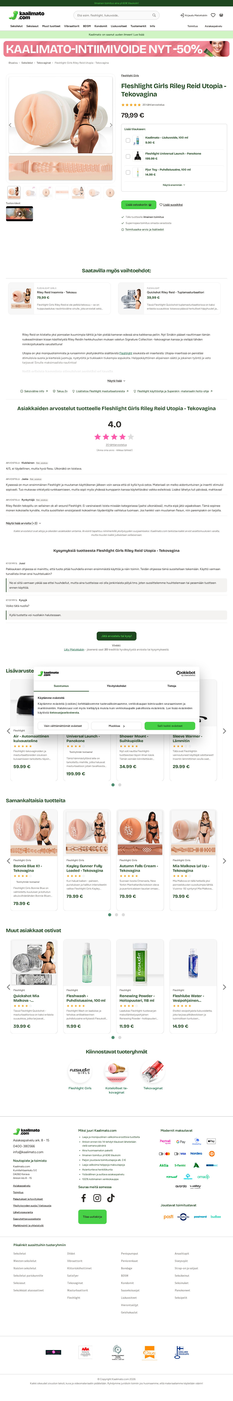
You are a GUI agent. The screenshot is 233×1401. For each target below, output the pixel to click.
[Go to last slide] (8, 731)
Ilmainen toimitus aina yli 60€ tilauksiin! (116, 3)
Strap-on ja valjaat (186, 1268)
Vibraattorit (71, 26)
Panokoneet (182, 1290)
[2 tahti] (127, 105)
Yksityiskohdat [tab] (116, 685)
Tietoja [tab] (171, 685)
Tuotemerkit (138, 26)
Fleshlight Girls (130, 75)
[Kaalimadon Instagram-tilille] (97, 1198)
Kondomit (100, 26)
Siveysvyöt (181, 1261)
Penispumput (129, 1253)
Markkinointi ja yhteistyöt (28, 1225)
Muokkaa (114, 726)
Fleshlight (125, 353)
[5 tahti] (139, 105)
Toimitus (193, 26)
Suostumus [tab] (61, 685)
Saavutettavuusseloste (27, 1218)
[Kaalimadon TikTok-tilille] (111, 1198)
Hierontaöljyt (129, 1305)
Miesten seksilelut (24, 1261)
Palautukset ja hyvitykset (28, 1199)
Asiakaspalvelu (213, 26)
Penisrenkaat (129, 1261)
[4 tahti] (135, 105)
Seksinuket (182, 1283)
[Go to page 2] (119, 784)
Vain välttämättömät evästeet (63, 726)
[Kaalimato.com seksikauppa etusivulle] (40, 15)
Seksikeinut (182, 1276)
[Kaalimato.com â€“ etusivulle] (26, 1131)
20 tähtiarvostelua (153, 104)
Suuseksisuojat (130, 1290)
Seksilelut (16, 26)
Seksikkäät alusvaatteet (28, 1290)
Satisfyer (72, 1276)
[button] (154, 15)
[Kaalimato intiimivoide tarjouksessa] (116, 49)
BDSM (87, 26)
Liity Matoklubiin (74, 649)
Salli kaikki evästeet (170, 726)
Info (152, 26)
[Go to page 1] (113, 784)
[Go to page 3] (123, 914)
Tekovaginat (75, 1283)
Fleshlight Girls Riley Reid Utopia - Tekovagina (173, 90)
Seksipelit (181, 1298)
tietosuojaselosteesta (64, 712)
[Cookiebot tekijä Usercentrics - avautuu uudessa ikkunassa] (179, 673)
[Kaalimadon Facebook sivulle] (83, 1198)
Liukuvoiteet (119, 26)
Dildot (71, 1253)
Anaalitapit (182, 1253)
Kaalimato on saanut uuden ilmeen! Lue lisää (116, 34)
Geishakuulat (129, 1312)
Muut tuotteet (51, 26)
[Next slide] (224, 731)
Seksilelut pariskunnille (28, 1276)
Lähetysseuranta (23, 1212)
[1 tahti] (123, 105)
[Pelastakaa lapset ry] (53, 1352)
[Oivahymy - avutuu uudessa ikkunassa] (149, 1352)
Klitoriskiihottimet (79, 1268)
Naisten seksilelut (24, 1268)
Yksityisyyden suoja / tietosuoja (32, 1205)
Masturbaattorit (77, 1290)
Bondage (126, 1268)
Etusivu (13, 62)
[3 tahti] (131, 105)
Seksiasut (32, 26)
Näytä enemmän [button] (172, 185)
